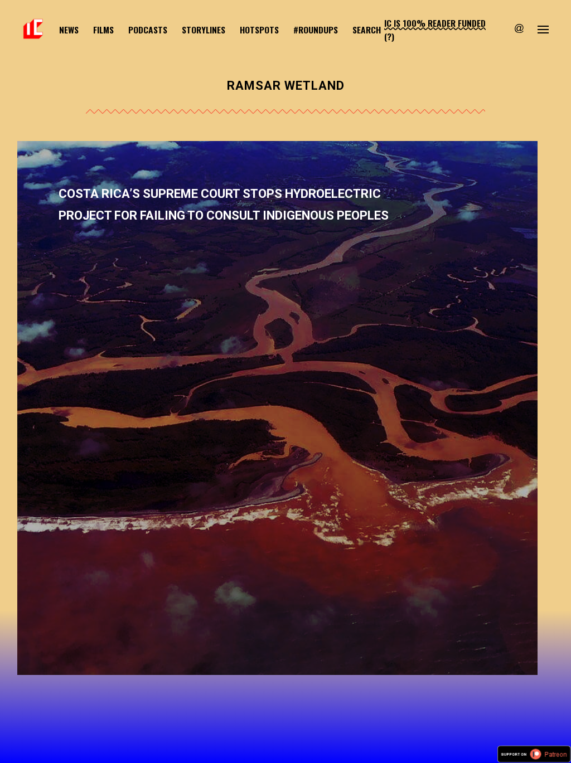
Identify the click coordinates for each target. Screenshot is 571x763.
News (69, 29)
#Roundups (315, 29)
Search (366, 29)
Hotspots (259, 29)
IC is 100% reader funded (435, 23)
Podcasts (147, 29)
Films (103, 29)
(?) (389, 36)
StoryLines (203, 29)
